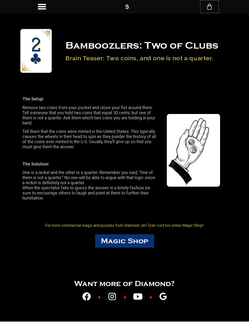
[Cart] (209, 6)
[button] (42, 7)
